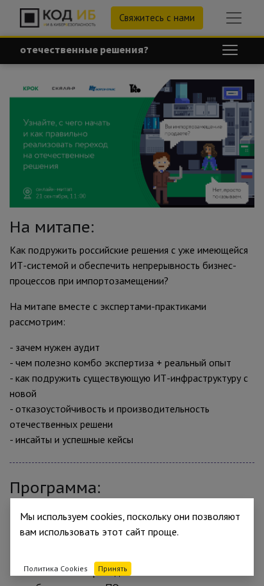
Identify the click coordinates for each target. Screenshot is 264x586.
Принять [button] (113, 568)
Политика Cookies (56, 568)
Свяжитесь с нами (157, 18)
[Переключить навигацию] (230, 50)
